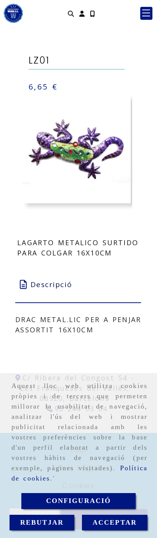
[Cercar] (71, 13)
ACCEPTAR (115, 522)
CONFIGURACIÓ (78, 500)
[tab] (78, 284)
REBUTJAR (42, 522)
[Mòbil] (92, 13)
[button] (82, 13)
